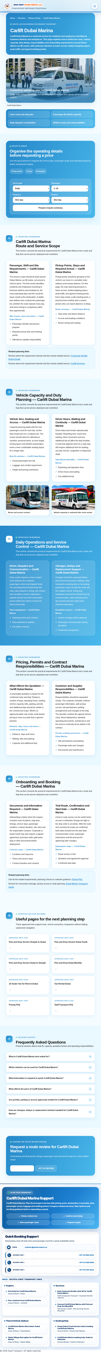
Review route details (22, 1168)
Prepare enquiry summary (50, 208)
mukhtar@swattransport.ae (36, 1247)
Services (21, 18)
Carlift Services (78, 364)
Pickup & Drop (34, 18)
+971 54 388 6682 (46, 1168)
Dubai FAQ (77, 879)
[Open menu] (94, 6)
